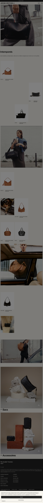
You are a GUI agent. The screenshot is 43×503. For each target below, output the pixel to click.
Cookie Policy (27, 494)
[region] (21, 497)
